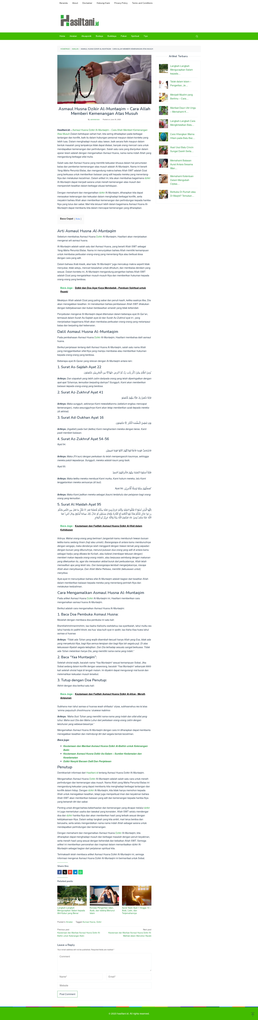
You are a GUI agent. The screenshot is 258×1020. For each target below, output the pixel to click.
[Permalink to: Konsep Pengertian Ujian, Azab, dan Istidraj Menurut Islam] (104, 896)
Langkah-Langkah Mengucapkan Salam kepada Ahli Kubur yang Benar (71, 910)
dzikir (147, 178)
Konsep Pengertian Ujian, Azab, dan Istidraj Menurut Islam (102, 910)
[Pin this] (70, 872)
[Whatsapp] (80, 872)
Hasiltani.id (92, 772)
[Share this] (59, 872)
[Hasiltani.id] (79, 20)
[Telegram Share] (75, 872)
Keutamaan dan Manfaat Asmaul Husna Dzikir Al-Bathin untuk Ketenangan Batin (78, 932)
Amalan (69, 921)
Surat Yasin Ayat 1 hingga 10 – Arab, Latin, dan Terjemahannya (136, 910)
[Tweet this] (65, 872)
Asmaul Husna (89, 921)
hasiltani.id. (123, 1013)
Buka (78, 218)
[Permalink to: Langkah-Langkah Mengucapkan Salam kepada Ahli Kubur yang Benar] (72, 896)
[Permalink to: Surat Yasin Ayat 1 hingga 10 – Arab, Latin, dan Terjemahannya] (136, 896)
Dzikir (99, 236)
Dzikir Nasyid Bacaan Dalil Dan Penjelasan (87, 761)
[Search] (197, 36)
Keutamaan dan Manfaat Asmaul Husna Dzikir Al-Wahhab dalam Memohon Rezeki (129, 932)
